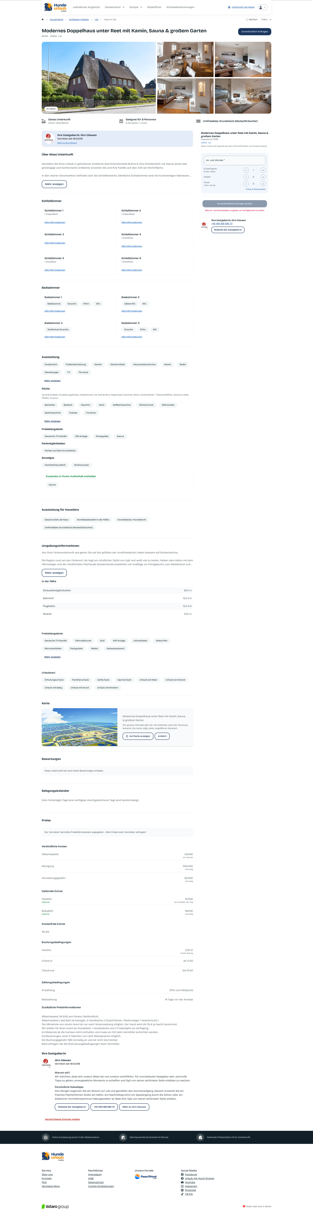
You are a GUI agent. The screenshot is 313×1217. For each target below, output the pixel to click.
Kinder (207, 176)
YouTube (190, 1182)
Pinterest (190, 1190)
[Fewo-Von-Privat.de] (157, 1176)
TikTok (189, 1194)
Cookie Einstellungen (101, 1186)
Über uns (47, 1174)
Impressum (95, 1174)
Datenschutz (96, 1182)
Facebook (191, 1174)
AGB (91, 1178)
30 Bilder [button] (51, 108)
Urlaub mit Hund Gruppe (199, 1178)
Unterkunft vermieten (243, 7)
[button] (99, 78)
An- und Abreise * (215, 160)
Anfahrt (162, 736)
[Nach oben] (306, 1210)
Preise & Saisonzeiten (256, 189)
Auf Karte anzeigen (139, 736)
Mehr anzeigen (54, 184)
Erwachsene (210, 168)
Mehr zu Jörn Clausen (67, 143)
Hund (206, 182)
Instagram (191, 1186)
